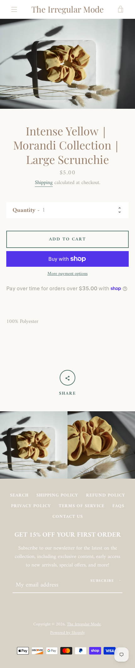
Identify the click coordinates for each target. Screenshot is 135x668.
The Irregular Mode (67, 9)
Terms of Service (82, 506)
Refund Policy (105, 495)
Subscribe (102, 581)
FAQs (118, 506)
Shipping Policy (57, 495)
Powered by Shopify (67, 633)
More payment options (67, 274)
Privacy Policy (31, 506)
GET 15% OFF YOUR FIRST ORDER (67, 535)
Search (19, 495)
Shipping (44, 182)
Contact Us (67, 517)
